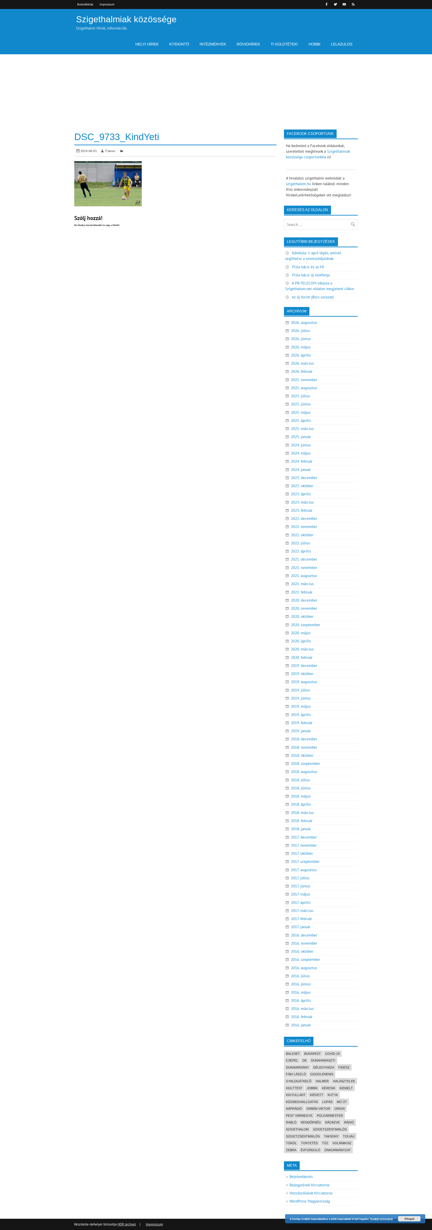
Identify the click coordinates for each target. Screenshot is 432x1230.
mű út (342, 1102)
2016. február (302, 1016)
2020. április (301, 641)
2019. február (302, 722)
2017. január (300, 926)
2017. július (300, 877)
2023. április (301, 493)
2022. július (300, 543)
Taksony (331, 1136)
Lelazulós (341, 44)
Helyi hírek (147, 44)
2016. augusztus (304, 967)
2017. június (300, 886)
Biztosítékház (85, 4)
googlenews (321, 1074)
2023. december (304, 477)
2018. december (304, 739)
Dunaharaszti (323, 1060)
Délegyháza (323, 1067)
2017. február (301, 918)
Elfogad (409, 1219)
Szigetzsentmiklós (303, 1136)
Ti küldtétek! (284, 44)
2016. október (302, 951)
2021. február (302, 592)
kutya (333, 1095)
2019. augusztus (304, 681)
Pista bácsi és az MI (308, 266)
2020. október (302, 616)
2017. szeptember (305, 861)
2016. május (300, 992)
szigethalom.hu (298, 183)
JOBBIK (312, 1088)
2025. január (301, 436)
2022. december (304, 518)
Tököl (291, 1143)
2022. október (302, 534)
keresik (328, 1088)
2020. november (304, 608)
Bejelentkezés (301, 1176)
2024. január (301, 469)
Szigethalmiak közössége (126, 19)
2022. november (304, 526)
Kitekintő (179, 44)
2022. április (301, 551)
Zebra (291, 1150)
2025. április (301, 420)
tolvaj (348, 1136)
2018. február (302, 820)
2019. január (301, 730)
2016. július (300, 975)
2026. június (301, 338)
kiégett (316, 1095)
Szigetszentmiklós (330, 1129)
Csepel (292, 1060)
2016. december (304, 935)
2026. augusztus (304, 322)
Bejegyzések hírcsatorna (309, 1184)
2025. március (302, 428)
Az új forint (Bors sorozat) (313, 297)
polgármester (330, 1115)
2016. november (304, 943)
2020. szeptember (305, 624)
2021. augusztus (304, 575)
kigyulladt (296, 1095)
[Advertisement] (216, 88)
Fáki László (296, 1074)
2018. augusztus (304, 771)
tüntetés (309, 1143)
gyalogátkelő (298, 1081)
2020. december (304, 600)
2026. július (300, 330)
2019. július (300, 690)
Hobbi (314, 44)
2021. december (304, 559)
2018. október (302, 755)
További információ (381, 1219)
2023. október (302, 485)
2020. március (302, 649)
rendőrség (311, 1122)
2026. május (300, 347)
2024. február (302, 461)
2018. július (300, 780)
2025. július (300, 395)
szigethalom (297, 1129)
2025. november (304, 379)
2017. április (300, 902)
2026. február (302, 371)
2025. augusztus (304, 387)
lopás (327, 1102)
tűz (325, 1143)
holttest (294, 1088)
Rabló (291, 1122)
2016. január (301, 1025)
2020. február (302, 657)
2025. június (301, 404)
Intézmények (213, 44)
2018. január (301, 828)
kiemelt (346, 1088)
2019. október (302, 673)
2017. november (304, 845)
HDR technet (126, 1224)
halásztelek (344, 1081)
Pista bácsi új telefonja (311, 275)
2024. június (301, 445)
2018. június (301, 788)
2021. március (302, 583)
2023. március (302, 502)
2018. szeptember (305, 763)
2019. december (304, 665)
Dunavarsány (297, 1067)
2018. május (300, 796)
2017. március (302, 910)
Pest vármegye (299, 1115)
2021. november (304, 567)
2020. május (300, 632)
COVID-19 (332, 1053)
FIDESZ (344, 1067)
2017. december (304, 837)
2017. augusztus (304, 869)
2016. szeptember (305, 959)
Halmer (322, 1081)
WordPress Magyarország (310, 1201)
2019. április (301, 714)
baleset (293, 1053)
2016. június (301, 984)
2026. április (301, 355)
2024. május (300, 453)
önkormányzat (337, 1150)
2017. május (300, 894)
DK (304, 1060)
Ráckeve (332, 1122)
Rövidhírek (248, 44)
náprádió (294, 1108)
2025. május (300, 412)
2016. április (301, 1000)
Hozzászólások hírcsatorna (311, 1193)
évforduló (310, 1150)
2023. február (302, 510)
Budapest (312, 1053)
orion (339, 1108)
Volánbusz (342, 1143)
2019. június (301, 698)
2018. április (301, 804)
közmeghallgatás (302, 1102)
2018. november (304, 747)
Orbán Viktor (318, 1108)
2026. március (302, 363)
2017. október (302, 853)
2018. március (302, 812)
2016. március (302, 1008)
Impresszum (107, 4)
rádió (349, 1122)
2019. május (300, 706)
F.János (110, 151)
